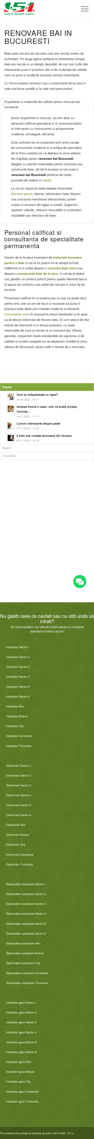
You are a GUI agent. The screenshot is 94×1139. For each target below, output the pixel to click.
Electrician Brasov (17, 834)
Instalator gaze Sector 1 (21, 1002)
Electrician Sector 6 (18, 815)
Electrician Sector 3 (18, 785)
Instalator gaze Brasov (20, 1071)
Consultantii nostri (17, 314)
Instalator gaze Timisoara (22, 1101)
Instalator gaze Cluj (18, 1081)
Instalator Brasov (17, 716)
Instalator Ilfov (15, 706)
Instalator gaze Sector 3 (21, 1022)
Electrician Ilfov (16, 825)
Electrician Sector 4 (18, 795)
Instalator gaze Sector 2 (21, 1012)
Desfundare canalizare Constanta (27, 973)
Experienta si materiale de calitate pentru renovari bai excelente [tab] (42, 104)
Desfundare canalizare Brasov (25, 953)
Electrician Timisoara (19, 864)
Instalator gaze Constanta (22, 1091)
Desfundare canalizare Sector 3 (26, 904)
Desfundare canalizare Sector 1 (26, 884)
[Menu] (83, 8)
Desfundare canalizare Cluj (23, 963)
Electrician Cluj (15, 844)
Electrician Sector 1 (18, 765)
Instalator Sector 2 (18, 657)
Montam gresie (22, 193)
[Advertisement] (47, 536)
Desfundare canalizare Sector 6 (26, 933)
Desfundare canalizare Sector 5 (26, 923)
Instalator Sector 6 (18, 696)
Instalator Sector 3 (18, 667)
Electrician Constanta (19, 854)
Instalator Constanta (19, 736)
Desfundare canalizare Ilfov (23, 943)
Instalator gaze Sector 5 (21, 1042)
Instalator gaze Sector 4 (21, 1032)
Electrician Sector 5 (18, 805)
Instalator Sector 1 (18, 647)
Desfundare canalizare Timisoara (27, 983)
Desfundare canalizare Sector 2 (26, 894)
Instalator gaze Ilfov (18, 1062)
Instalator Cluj (15, 726)
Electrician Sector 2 (18, 775)
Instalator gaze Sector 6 (21, 1052)
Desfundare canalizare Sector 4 (26, 913)
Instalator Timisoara (18, 746)
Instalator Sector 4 (18, 676)
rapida (46, 180)
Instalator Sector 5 (18, 686)
